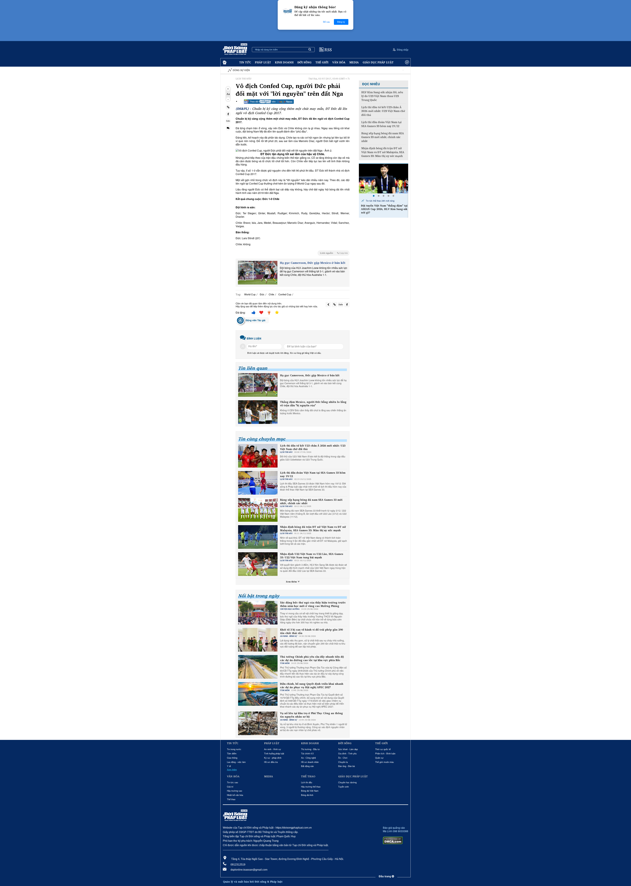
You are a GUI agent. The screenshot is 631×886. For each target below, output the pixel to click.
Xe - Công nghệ (308, 758)
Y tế (229, 766)
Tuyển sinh (343, 787)
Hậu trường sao (234, 791)
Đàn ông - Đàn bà (346, 766)
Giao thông (232, 758)
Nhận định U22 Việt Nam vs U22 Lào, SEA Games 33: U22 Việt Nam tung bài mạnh (311, 555)
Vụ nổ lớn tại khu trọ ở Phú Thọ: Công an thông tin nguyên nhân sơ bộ (311, 714)
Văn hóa (338, 62)
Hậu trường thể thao (310, 787)
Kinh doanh (284, 62)
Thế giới (322, 62)
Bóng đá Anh (307, 795)
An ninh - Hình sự (272, 749)
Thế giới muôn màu (384, 762)
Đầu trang (385, 876)
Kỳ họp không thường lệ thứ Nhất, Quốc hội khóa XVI (379, 70)
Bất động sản (307, 766)
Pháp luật (263, 62)
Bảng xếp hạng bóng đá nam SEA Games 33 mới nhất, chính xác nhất (311, 501)
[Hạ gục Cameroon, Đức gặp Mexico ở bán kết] (257, 272)
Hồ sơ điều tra (271, 762)
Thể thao (231, 799)
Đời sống (304, 62)
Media (354, 62)
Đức (262, 294)
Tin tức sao (232, 782)
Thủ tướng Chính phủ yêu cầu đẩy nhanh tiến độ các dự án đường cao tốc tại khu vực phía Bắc (312, 658)
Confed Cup (284, 294)
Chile (271, 294)
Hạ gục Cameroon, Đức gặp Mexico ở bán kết (312, 263)
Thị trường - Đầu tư (310, 749)
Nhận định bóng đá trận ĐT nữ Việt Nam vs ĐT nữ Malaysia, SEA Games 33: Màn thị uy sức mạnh (313, 528)
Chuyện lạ (343, 762)
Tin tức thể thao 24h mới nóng (379, 200)
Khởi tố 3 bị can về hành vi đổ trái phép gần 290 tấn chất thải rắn (311, 631)
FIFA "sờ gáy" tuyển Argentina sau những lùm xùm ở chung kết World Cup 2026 (384, 209)
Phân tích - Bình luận (385, 753)
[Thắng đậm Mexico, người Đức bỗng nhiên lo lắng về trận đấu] (258, 412)
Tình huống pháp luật (274, 753)
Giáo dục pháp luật (378, 62)
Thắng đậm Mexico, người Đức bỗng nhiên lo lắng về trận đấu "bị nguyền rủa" (313, 403)
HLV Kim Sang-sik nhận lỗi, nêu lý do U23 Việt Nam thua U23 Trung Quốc (382, 96)
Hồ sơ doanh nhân (310, 762)
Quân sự (379, 758)
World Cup (250, 294)
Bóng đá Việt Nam (309, 791)
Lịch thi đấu (306, 782)
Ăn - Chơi (342, 758)
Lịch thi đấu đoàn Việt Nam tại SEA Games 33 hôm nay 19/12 (312, 474)
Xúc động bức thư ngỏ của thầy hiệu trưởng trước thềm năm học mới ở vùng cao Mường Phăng (313, 604)
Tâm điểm (231, 753)
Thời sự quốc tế (383, 749)
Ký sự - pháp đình (272, 758)
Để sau (326, 22)
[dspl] (224, 62)
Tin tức (245, 62)
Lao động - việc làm (236, 762)
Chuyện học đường (347, 782)
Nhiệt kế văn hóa (235, 795)
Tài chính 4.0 (307, 753)
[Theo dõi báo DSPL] (268, 101)
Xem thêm (291, 581)
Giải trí (230, 787)
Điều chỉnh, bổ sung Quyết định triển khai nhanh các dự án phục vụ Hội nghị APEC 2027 (311, 685)
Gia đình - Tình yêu (347, 753)
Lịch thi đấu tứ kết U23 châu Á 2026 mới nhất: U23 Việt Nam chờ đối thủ (312, 447)
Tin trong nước (234, 749)
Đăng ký (341, 22)
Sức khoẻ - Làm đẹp (348, 749)
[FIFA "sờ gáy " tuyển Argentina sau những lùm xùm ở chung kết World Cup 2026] (383, 178)
